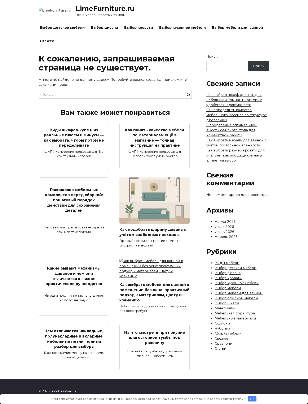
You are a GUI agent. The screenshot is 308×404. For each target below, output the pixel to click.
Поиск (212, 57)
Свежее (47, 41)
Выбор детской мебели (62, 28)
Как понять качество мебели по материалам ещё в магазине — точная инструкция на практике (154, 137)
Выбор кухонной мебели (182, 28)
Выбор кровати (138, 28)
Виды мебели (227, 263)
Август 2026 (225, 222)
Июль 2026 (224, 227)
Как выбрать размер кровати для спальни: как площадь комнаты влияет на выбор (235, 155)
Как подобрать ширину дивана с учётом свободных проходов (152, 232)
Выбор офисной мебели (236, 298)
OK (252, 398)
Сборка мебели (228, 333)
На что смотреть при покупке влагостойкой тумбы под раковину (154, 337)
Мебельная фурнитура (235, 313)
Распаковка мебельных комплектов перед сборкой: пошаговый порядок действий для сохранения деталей (74, 200)
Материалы (225, 308)
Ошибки (222, 323)
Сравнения (225, 343)
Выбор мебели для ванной (237, 28)
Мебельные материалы (235, 318)
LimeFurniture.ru (105, 8)
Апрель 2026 (226, 237)
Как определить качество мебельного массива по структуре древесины (236, 115)
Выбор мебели (228, 288)
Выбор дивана (104, 28)
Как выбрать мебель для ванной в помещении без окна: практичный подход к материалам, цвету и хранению (154, 292)
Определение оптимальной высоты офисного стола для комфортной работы (231, 130)
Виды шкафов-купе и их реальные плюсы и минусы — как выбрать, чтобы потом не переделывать (74, 137)
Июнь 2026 (224, 232)
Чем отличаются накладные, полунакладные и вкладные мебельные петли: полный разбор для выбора (73, 339)
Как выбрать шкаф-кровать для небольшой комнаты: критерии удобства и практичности (234, 100)
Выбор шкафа (227, 303)
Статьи (220, 349)
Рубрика (222, 328)
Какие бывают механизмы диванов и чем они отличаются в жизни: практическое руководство (74, 276)
